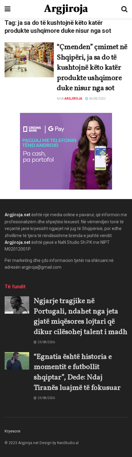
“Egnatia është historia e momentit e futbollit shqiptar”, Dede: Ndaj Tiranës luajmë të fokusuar (77, 372)
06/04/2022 (97, 98)
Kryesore (12, 431)
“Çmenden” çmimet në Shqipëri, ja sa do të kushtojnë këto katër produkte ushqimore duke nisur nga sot (92, 68)
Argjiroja (73, 98)
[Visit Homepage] (66, 9)
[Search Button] (124, 9)
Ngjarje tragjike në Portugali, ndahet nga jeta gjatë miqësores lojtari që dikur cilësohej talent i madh (80, 316)
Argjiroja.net (17, 214)
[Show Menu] (7, 9)
